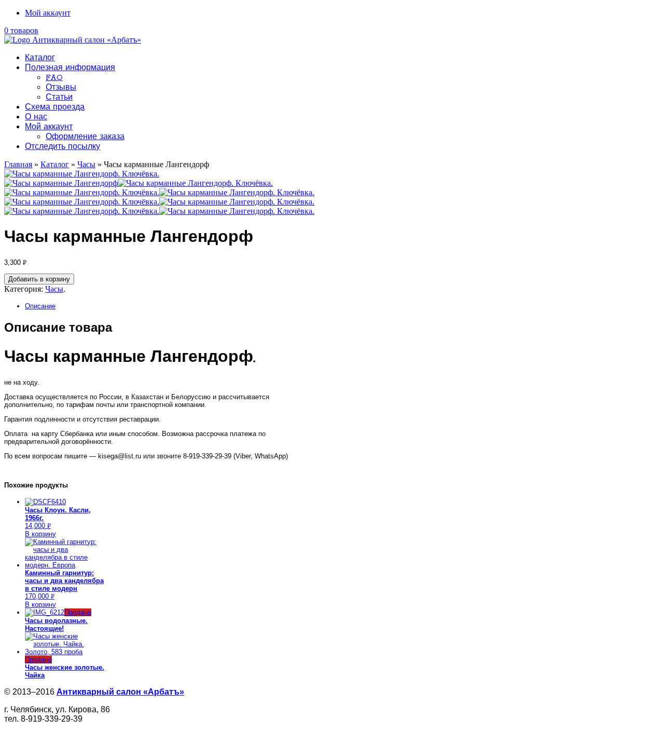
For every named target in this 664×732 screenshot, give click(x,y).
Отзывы (61, 87)
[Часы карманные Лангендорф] (61, 183)
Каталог (40, 58)
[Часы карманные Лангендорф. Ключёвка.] (81, 173)
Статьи (59, 97)
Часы (86, 164)
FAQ (54, 78)
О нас (36, 117)
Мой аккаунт (48, 12)
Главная (18, 164)
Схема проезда (55, 107)
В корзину (40, 534)
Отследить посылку (62, 147)
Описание (40, 306)
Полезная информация (70, 68)
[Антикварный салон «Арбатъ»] (72, 39)
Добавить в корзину (39, 279)
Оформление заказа (85, 137)
